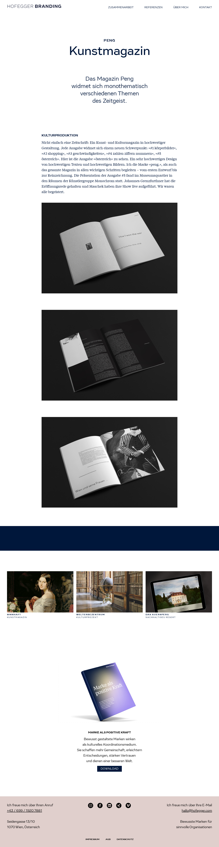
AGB (108, 839)
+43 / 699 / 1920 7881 (24, 810)
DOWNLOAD (109, 768)
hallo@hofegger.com (197, 810)
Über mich (180, 7)
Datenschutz (125, 839)
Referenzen (153, 7)
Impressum (92, 839)
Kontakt (205, 7)
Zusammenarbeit (121, 7)
